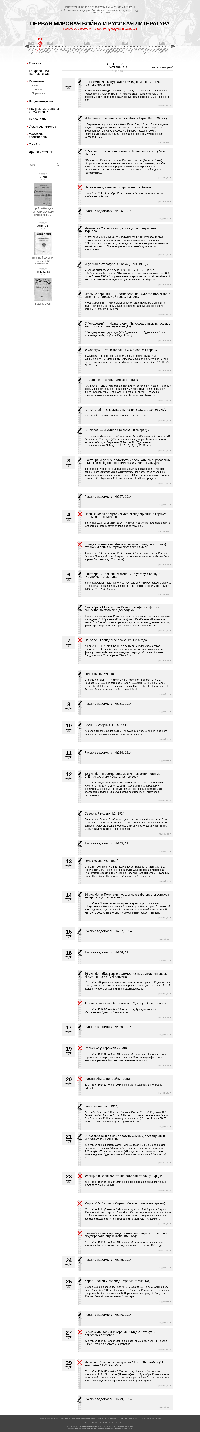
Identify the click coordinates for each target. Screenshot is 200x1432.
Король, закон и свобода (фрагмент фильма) (117, 1281)
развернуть (163, 105)
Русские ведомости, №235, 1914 (108, 843)
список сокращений (161, 67)
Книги (43, 176)
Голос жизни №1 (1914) (101, 673)
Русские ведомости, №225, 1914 (108, 211)
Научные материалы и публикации (44, 110)
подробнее (164, 219)
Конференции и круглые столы (40, 72)
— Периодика (37, 93)
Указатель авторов (42, 126)
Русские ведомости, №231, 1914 (108, 703)
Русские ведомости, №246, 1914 (108, 1314)
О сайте (34, 144)
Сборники (43, 225)
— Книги (34, 85)
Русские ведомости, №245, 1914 (108, 1259)
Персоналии (38, 119)
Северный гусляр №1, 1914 (104, 813)
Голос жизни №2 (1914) (101, 860)
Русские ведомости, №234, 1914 (108, 752)
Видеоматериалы (41, 101)
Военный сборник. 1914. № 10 (106, 725)
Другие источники (41, 152)
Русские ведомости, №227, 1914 (108, 496)
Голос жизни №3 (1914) (101, 1106)
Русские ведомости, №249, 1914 (108, 1399)
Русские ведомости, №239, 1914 (108, 1026)
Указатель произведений (39, 135)
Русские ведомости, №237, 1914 (108, 931)
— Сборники (36, 89)
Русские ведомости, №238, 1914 (108, 952)
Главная (35, 63)
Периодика (43, 271)
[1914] (40, 46)
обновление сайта (95, 1422)
